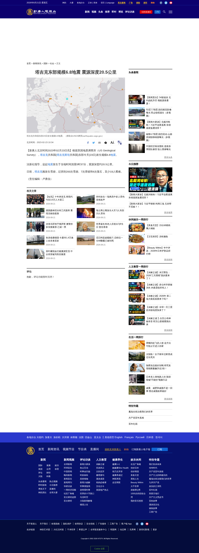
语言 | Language (107, 3)
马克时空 (84, 497)
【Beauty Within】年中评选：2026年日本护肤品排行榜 (158, 250)
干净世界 (71, 529)
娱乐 (57, 465)
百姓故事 (153, 501)
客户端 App (126, 524)
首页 (29, 63)
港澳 (48, 465)
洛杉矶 (56, 437)
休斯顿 (73, 437)
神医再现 (116, 479)
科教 (48, 476)
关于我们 (44, 524)
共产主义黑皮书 (156, 497)
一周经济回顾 (70, 490)
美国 (40, 469)
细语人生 (84, 504)
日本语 (149, 437)
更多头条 (168, 157)
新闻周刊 (68, 482)
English (119, 437)
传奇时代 (153, 468)
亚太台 (97, 437)
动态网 (123, 529)
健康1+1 (116, 464)
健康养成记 (117, 475)
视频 (94, 11)
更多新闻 (168, 259)
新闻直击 (68, 479)
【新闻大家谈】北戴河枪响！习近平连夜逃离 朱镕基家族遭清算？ (158, 125)
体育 (57, 469)
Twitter (165, 2)
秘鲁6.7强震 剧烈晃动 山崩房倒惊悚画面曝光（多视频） (159, 137)
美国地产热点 (102, 490)
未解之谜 (100, 464)
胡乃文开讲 (117, 471)
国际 (46, 63)
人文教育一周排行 (138, 266)
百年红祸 (133, 424)
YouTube (170, 2)
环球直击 (68, 468)
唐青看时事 (85, 490)
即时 (114, 11)
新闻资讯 (37, 63)
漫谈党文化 (154, 504)
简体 (95, 3)
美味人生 (135, 479)
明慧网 (113, 529)
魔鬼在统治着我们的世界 (141, 411)
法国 (81, 437)
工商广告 (153, 512)
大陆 (40, 476)
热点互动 (84, 468)
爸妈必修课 (101, 482)
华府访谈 (68, 486)
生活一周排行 (136, 337)
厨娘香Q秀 (135, 490)
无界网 (133, 529)
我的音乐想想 (137, 501)
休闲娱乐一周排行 (138, 219)
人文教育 (101, 459)
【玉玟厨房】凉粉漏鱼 (157, 236)
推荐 (107, 11)
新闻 (87, 11)
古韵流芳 (100, 471)
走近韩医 (116, 482)
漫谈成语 (100, 479)
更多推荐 (168, 212)
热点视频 (53, 481)
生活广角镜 (136, 464)
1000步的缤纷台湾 (138, 495)
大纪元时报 (58, 529)
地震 (113, 154)
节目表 (82, 449)
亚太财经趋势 (70, 497)
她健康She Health (120, 468)
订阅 (159, 449)
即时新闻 (42, 485)
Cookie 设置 (99, 549)
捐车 (145, 3)
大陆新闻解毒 (86, 501)
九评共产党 (154, 482)
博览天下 (42, 489)
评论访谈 (129, 11)
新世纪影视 (144, 529)
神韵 (64, 3)
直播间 (94, 449)
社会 (52, 63)
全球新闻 (68, 464)
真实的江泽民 (155, 486)
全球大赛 (53, 492)
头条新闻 (133, 72)
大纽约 (40, 437)
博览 (120, 11)
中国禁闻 (68, 471)
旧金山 (88, 437)
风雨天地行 (154, 493)
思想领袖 (84, 479)
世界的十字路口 (87, 493)
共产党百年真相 (136, 417)
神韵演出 (42, 492)
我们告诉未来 (155, 464)
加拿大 (48, 437)
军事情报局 (85, 486)
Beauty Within (137, 482)
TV (158, 12)
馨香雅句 (100, 475)
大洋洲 (65, 437)
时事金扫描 (85, 471)
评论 (40, 472)
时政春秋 (84, 475)
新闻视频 (69, 459)
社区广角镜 (69, 493)
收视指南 (55, 524)
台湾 (48, 469)
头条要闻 (42, 481)
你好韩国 (135, 471)
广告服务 (102, 524)
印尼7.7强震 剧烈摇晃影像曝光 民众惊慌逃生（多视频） (158, 112)
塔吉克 (44, 154)
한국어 (158, 437)
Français (129, 437)
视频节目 (68, 449)
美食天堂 (135, 475)
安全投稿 (90, 524)
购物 (153, 3)
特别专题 (133, 406)
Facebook (161, 2)
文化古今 (100, 486)
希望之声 (83, 529)
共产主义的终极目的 (158, 475)
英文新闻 (121, 3)
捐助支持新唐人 (113, 449)
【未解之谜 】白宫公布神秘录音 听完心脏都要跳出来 (158, 321)
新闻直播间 (146, 12)
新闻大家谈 (85, 464)
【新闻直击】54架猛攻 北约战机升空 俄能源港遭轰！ (158, 100)
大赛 (71, 3)
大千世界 (135, 486)
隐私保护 (67, 524)
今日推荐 (133, 164)
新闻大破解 (85, 482)
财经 (48, 472)
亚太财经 (68, 501)
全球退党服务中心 (98, 529)
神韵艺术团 (45, 529)
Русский (140, 437)
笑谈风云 (100, 468)
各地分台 (80, 3)
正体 (90, 3)
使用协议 (79, 524)
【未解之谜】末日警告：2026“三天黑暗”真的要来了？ (158, 275)
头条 (100, 11)
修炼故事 (153, 508)
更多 (155, 529)
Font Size (112, 142)
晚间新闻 (68, 475)
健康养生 (117, 459)
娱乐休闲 (136, 459)
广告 (131, 3)
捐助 (138, 3)
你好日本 (135, 468)
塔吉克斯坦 (63, 154)
